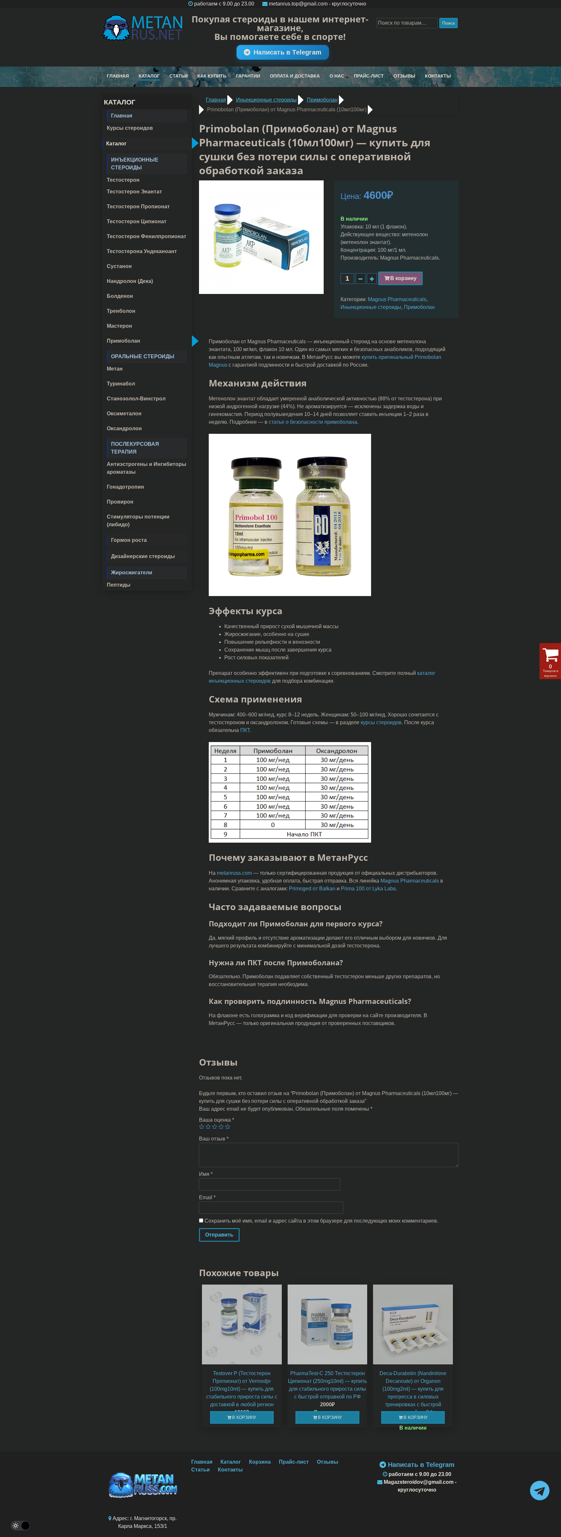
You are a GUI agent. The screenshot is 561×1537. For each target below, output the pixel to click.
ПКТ (245, 730)
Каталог (149, 76)
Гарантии (248, 76)
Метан (115, 369)
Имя (206, 1174)
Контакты (438, 76)
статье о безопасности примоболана (313, 422)
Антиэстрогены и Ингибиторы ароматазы (146, 468)
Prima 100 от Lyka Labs (368, 888)
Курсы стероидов (130, 128)
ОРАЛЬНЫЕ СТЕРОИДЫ (142, 356)
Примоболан (123, 341)
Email (207, 1197)
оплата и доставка (295, 76)
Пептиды (119, 585)
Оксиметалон (124, 413)
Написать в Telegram (287, 52)
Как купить (211, 76)
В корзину (403, 278)
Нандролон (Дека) (130, 281)
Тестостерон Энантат (134, 191)
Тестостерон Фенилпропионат (146, 236)
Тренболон (121, 311)
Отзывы (404, 76)
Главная (118, 76)
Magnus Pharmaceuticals (397, 299)
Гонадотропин (125, 487)
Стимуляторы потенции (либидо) (138, 520)
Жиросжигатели (131, 572)
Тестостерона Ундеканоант (142, 251)
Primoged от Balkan (312, 888)
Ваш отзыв (214, 1138)
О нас (337, 76)
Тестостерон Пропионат (138, 206)
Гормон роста (129, 540)
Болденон (120, 296)
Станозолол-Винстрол (136, 398)
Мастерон (119, 326)
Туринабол (121, 383)
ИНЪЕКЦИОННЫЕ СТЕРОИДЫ (134, 163)
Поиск (448, 23)
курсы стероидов (381, 722)
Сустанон (119, 266)
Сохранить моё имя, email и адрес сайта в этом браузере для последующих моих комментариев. (321, 1221)
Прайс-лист (369, 76)
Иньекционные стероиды (371, 307)
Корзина (260, 1462)
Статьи (178, 76)
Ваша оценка (216, 1120)
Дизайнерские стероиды (143, 556)
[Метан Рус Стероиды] (142, 28)
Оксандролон (124, 428)
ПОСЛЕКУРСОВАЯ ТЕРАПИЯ (135, 448)
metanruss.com (234, 873)
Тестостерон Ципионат (137, 221)
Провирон (120, 502)
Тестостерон (123, 180)
